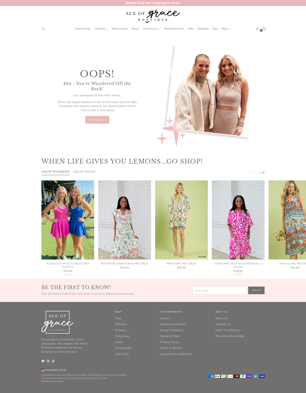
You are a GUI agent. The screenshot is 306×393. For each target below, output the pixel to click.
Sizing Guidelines (171, 330)
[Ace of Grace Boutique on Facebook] (43, 361)
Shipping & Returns (173, 324)
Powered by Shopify (52, 381)
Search (164, 318)
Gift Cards (122, 354)
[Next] (189, 3)
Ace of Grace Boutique (74, 375)
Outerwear (122, 336)
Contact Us (223, 324)
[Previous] (116, 3)
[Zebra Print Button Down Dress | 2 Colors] (238, 220)
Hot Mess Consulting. (115, 375)
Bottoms (121, 324)
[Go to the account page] (256, 29)
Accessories (123, 348)
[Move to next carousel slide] (262, 172)
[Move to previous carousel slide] (254, 172)
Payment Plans (170, 336)
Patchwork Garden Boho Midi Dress (125, 263)
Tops (118, 318)
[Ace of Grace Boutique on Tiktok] (53, 361)
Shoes (119, 342)
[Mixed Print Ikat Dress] (181, 220)
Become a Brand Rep (229, 336)
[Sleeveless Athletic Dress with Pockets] (67, 220)
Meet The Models (227, 330)
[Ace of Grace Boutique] (153, 15)
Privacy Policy (169, 342)
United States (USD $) (55, 370)
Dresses (120, 330)
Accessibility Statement (176, 354)
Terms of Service (171, 348)
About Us (221, 318)
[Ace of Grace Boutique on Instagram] (48, 361)
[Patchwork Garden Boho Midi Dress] (124, 220)
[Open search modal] (43, 29)
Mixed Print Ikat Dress (181, 263)
